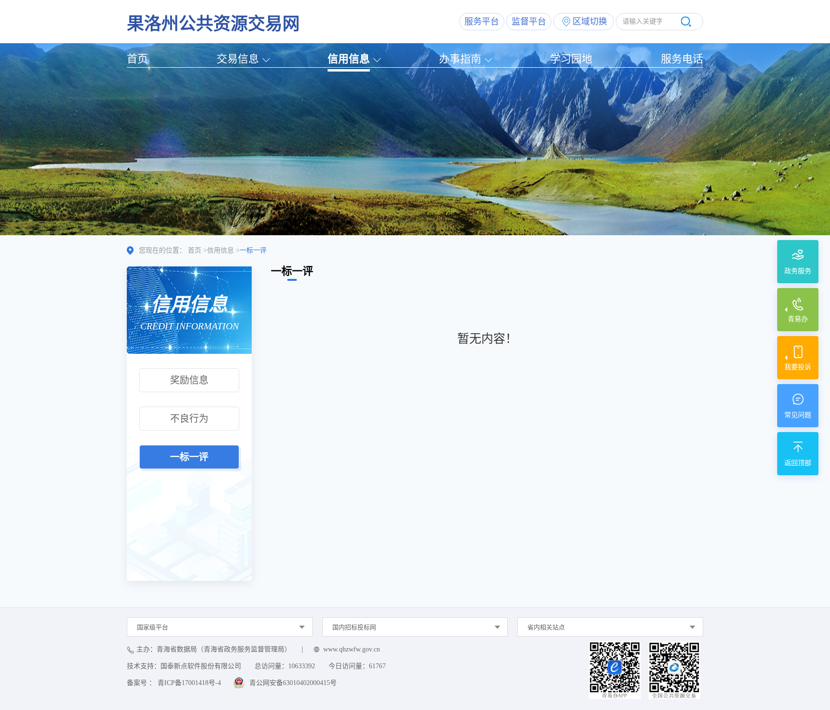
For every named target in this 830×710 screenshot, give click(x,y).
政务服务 (797, 271)
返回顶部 (797, 463)
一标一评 (189, 457)
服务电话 (682, 59)
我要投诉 (797, 367)
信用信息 (349, 59)
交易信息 (238, 59)
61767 (377, 666)
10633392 (301, 666)
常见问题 (797, 415)
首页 (137, 59)
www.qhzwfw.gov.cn (351, 649)
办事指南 (460, 59)
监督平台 (529, 21)
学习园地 (571, 59)
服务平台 (481, 21)
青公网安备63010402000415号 (293, 682)
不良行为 (189, 418)
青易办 (798, 319)
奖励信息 (189, 380)
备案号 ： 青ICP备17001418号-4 (174, 682)
